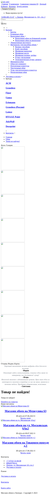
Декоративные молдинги (20, 43)
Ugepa (9, 97)
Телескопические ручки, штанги (28, 60)
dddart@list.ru (11, 463)
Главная (9, 137)
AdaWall (10, 121)
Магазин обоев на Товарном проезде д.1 (25, 444)
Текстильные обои (17, 68)
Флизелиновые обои (18, 72)
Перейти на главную (9, 402)
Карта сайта (6, 488)
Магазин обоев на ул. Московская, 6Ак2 (25, 427)
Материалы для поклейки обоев (23, 45)
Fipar (8, 93)
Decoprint (10, 126)
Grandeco (10, 88)
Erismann (10, 102)
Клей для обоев (21, 49)
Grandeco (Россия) (15, 107)
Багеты (13, 32)
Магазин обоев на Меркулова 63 (25, 411)
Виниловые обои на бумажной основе (30, 38)
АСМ (8, 83)
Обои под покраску (18, 64)
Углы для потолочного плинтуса (23, 70)
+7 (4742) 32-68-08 (13, 461)
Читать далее (25, 418)
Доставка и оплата (13, 467)
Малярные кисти (22, 53)
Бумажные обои (16, 34)
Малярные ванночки (23, 51)
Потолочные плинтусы (19, 66)
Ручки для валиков (22, 57)
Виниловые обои (17, 36)
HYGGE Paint (13, 117)
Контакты (5, 482)
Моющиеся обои (17, 62)
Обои (8, 139)
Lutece (9, 112)
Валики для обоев (22, 47)
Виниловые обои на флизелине (28, 40)
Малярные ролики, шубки (25, 55)
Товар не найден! (13, 141)
